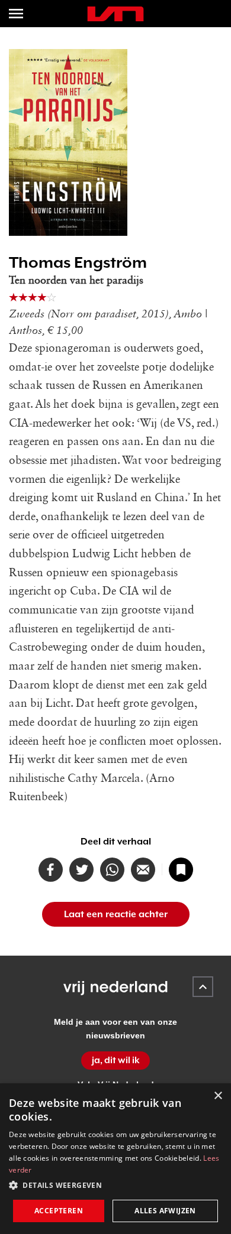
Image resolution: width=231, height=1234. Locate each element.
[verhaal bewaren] (181, 870)
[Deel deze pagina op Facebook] (50, 870)
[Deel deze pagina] (143, 870)
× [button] (217, 1096)
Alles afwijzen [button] (165, 1211)
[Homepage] (115, 14)
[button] (115, 1185)
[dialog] (115, 1158)
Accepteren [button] (58, 1211)
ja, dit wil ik (116, 1060)
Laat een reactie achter (116, 914)
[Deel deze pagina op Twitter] (81, 870)
